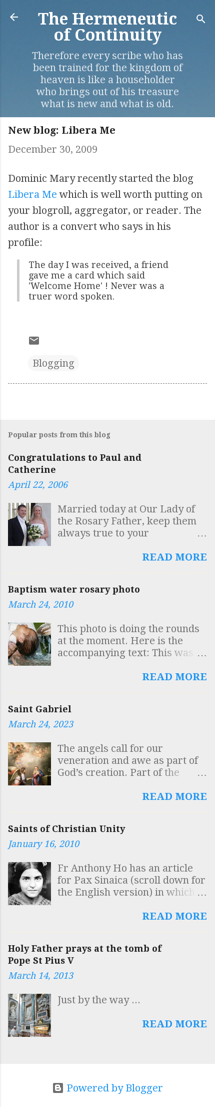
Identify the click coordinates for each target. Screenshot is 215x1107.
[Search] (201, 20)
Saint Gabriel (40, 709)
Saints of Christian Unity (66, 828)
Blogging (53, 363)
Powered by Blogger (113, 1088)
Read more (174, 557)
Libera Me (32, 194)
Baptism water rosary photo (74, 589)
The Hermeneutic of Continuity (107, 27)
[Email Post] (34, 343)
